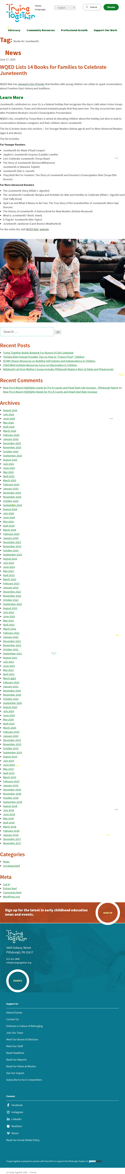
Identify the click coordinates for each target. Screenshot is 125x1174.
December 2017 (12, 839)
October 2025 (10, 451)
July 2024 (8, 513)
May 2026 (8, 422)
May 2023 (8, 571)
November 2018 (12, 793)
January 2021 (10, 686)
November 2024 (12, 497)
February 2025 (11, 484)
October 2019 (10, 748)
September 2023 (12, 554)
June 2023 (9, 567)
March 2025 (9, 480)
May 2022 (8, 620)
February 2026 (11, 435)
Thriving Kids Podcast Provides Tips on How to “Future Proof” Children (43, 357)
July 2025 (8, 464)
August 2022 (10, 608)
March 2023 (9, 579)
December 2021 (12, 641)
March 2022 (9, 629)
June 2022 (9, 616)
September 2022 (12, 604)
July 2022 (8, 612)
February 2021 (11, 682)
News (6, 861)
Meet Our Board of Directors (22, 1039)
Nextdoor (16, 1126)
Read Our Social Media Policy (22, 1140)
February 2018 (11, 831)
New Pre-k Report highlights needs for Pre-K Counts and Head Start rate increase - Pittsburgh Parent (60, 387)
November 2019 (12, 744)
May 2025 (8, 472)
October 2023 (10, 550)
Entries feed (10, 888)
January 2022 (10, 637)
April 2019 (8, 773)
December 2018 (12, 789)
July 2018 (8, 810)
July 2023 (8, 563)
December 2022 (12, 591)
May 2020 (8, 719)
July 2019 (8, 760)
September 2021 (12, 653)
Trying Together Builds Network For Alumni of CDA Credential (38, 352)
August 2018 (10, 806)
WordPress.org (11, 896)
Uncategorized (11, 866)
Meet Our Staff (14, 1046)
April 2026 (8, 426)
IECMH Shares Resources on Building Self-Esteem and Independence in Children (49, 361)
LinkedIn (16, 1119)
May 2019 (8, 769)
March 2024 (9, 530)
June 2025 (9, 468)
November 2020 (12, 694)
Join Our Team (14, 1032)
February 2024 (11, 534)
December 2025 (12, 443)
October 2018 (10, 798)
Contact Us (12, 1019)
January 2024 (10, 538)
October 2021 (10, 649)
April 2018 (8, 822)
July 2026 (8, 414)
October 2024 (10, 501)
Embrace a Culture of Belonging (24, 1026)
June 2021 (9, 666)
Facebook (17, 1105)
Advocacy (14, 30)
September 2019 (12, 752)
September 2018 (12, 802)
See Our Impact (15, 1073)
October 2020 (10, 699)
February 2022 (11, 633)
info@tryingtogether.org (18, 962)
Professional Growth (74, 30)
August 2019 (10, 756)
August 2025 (10, 459)
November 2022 (12, 596)
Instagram (17, 1112)
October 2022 (10, 600)
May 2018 (8, 818)
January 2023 (10, 587)
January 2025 (10, 488)
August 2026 (10, 410)
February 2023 (11, 583)
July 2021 (8, 662)
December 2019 (12, 740)
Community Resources (41, 30)
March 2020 (9, 727)
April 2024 (8, 525)
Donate (111, 7)
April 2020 (8, 723)
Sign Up (107, 912)
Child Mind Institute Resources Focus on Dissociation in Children (40, 365)
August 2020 (10, 707)
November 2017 (12, 843)
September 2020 (12, 703)
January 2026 (10, 439)
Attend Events (14, 1012)
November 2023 (12, 546)
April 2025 (8, 476)
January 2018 (10, 835)
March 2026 (9, 431)
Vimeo (15, 1133)
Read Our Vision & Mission (21, 1066)
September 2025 (12, 455)
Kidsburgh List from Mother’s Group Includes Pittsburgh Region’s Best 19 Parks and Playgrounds (58, 369)
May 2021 (8, 670)
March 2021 (9, 678)
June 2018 (9, 814)
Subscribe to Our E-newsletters (24, 1079)
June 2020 (9, 715)
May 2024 (8, 521)
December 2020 (12, 690)
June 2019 (9, 765)
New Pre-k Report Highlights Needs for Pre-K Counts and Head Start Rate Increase (50, 392)
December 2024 (12, 492)
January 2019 (10, 785)
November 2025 (12, 447)
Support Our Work (105, 30)
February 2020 (11, 732)
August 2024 (10, 509)
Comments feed (12, 892)
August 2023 (10, 558)
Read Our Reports (16, 1059)
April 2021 (8, 674)
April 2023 (8, 575)
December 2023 (12, 542)
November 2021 (12, 645)
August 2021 (10, 657)
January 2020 (10, 736)
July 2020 (8, 711)
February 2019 (11, 781)
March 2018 (9, 826)
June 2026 (9, 418)
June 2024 (9, 517)
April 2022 (8, 624)
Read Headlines (15, 1053)
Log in (6, 884)
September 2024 (12, 505)
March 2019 (9, 777)
